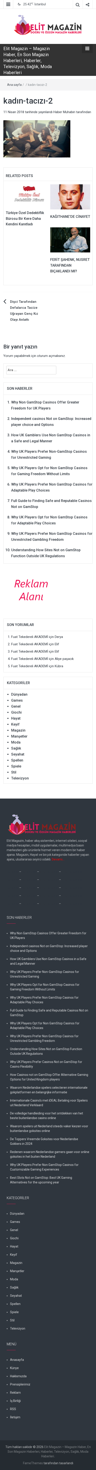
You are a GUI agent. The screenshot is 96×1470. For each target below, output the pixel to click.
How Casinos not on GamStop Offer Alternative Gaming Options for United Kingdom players (49, 1077)
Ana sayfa (14, 85)
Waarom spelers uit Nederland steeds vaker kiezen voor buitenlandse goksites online (49, 1128)
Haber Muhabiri (64, 112)
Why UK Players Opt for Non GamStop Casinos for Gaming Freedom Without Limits (44, 987)
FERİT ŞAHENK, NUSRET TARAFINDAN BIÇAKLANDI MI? (70, 265)
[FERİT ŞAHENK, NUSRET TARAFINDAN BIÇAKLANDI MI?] (70, 240)
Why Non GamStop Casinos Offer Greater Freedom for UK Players (48, 935)
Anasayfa (17, 1360)
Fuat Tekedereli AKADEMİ (29, 637)
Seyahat (17, 754)
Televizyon (20, 778)
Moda (16, 742)
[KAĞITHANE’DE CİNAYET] (70, 197)
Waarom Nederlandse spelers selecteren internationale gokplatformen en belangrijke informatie (49, 1090)
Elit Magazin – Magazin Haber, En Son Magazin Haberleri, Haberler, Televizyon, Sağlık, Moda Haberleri (27, 60)
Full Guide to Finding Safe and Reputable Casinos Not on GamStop (49, 1013)
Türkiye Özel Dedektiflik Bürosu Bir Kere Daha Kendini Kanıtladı (25, 218)
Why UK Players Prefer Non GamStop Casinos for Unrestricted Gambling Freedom (44, 1038)
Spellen (17, 760)
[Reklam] (32, 590)
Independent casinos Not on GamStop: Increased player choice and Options (49, 948)
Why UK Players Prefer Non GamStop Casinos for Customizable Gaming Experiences (44, 1167)
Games (17, 700)
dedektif (13, 872)
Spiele (16, 766)
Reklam (15, 1392)
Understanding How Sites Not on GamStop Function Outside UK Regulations (46, 1051)
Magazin (18, 730)
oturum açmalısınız (51, 356)
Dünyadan (19, 694)
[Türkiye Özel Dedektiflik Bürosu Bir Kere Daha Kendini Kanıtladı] (26, 195)
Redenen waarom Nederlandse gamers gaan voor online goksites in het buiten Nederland (49, 1154)
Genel (16, 706)
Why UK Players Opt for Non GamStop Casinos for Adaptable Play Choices (44, 1025)
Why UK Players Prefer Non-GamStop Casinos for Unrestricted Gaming (44, 974)
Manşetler (19, 736)
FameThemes (33, 1463)
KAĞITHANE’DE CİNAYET (70, 216)
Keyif (15, 724)
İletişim (15, 1417)
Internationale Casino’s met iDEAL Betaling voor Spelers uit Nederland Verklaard (49, 1103)
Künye (14, 1368)
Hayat (16, 718)
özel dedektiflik (72, 872)
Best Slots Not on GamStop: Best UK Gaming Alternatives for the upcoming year (41, 1180)
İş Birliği (15, 1401)
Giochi (16, 712)
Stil (13, 772)
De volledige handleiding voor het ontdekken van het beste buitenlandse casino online (46, 1116)
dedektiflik (29, 872)
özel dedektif (49, 872)
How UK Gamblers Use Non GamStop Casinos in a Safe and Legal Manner (48, 961)
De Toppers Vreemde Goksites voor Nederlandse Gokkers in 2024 (44, 1141)
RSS (13, 1409)
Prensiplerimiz (20, 1384)
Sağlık (16, 748)
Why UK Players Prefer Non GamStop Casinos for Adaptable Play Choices (44, 1000)
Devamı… (58, 859)
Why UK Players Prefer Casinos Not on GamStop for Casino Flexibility (46, 1064)
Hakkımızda (18, 1376)
